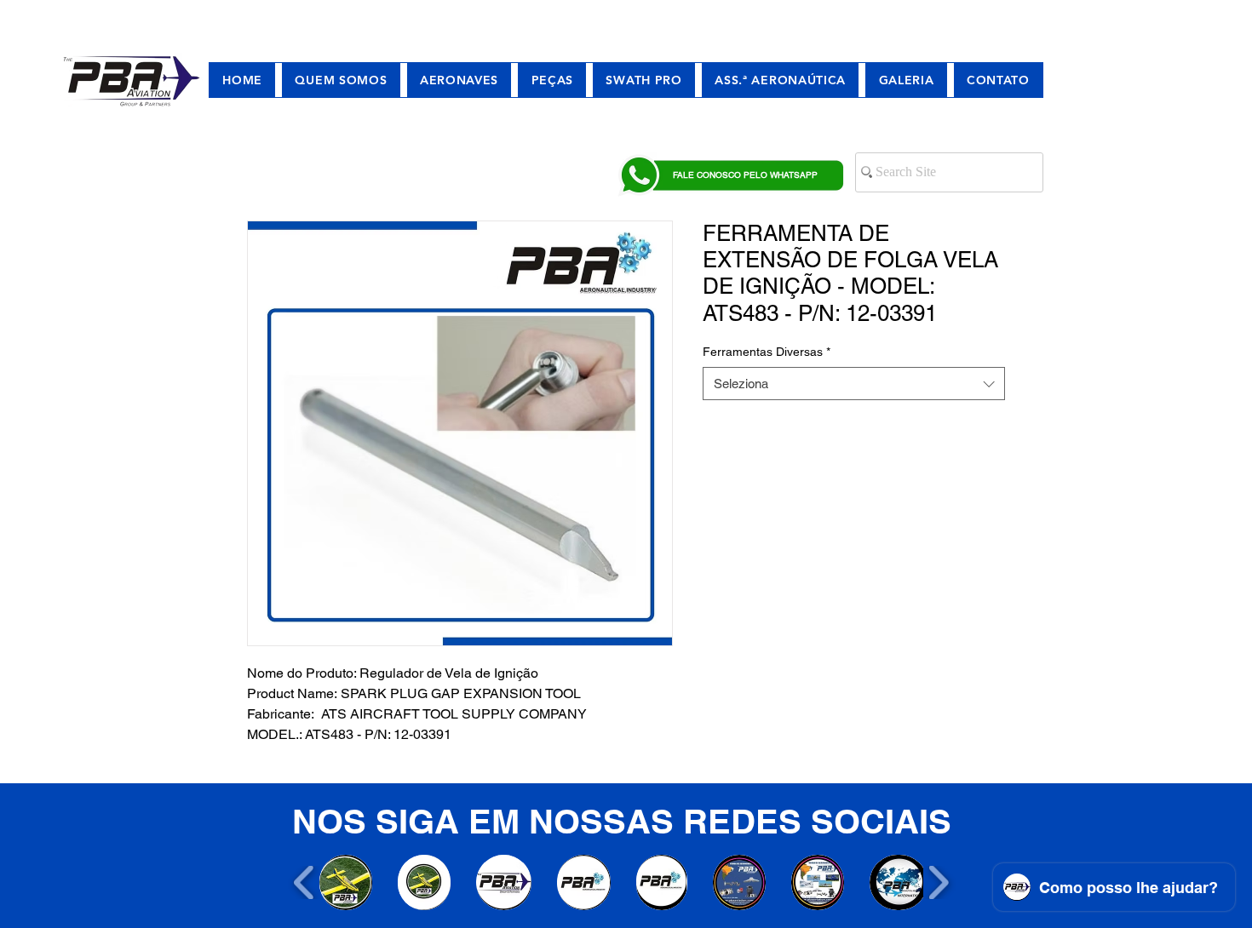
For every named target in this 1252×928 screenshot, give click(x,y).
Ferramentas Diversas (766, 351)
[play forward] (938, 882)
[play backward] (304, 882)
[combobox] (854, 383)
